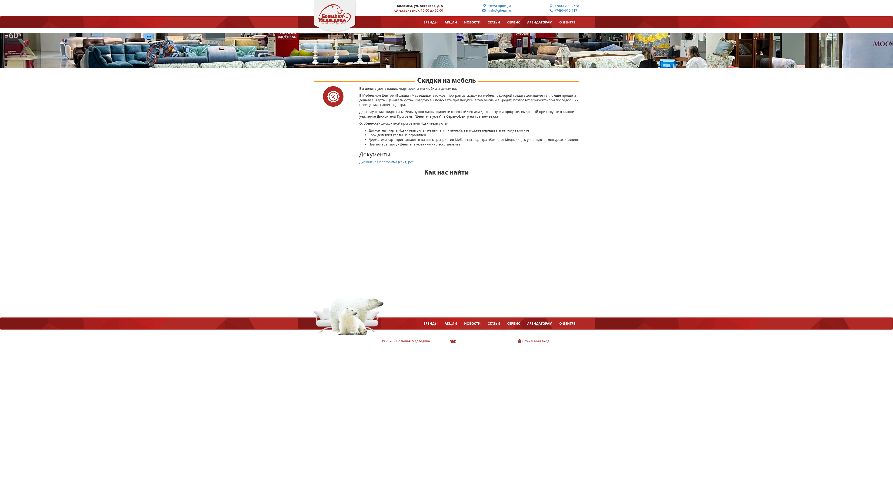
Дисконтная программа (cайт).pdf (386, 162)
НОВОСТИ (472, 22)
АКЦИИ (451, 22)
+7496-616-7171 (566, 10)
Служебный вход (535, 341)
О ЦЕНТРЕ (567, 22)
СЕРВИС (513, 22)
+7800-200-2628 (566, 5)
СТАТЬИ (494, 22)
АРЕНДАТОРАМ (539, 22)
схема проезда (498, 5)
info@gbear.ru (498, 10)
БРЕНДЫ (430, 22)
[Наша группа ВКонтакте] (453, 341)
